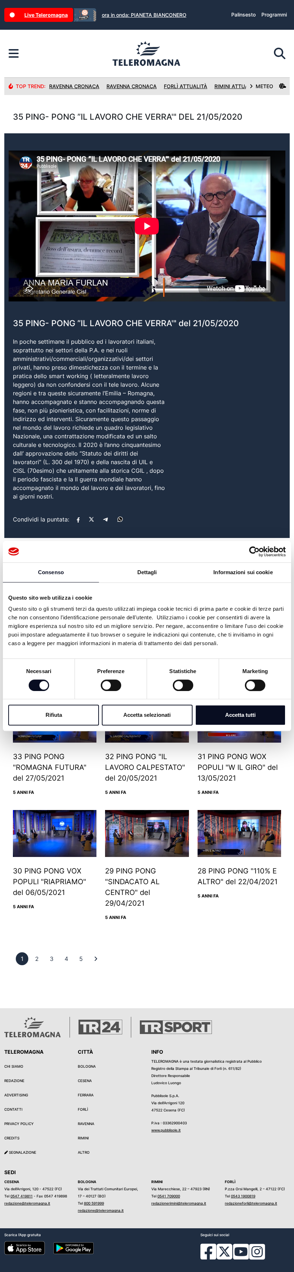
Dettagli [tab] (147, 572)
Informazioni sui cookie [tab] (242, 572)
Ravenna (86, 1123)
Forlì (83, 1109)
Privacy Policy (19, 1123)
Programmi (274, 14)
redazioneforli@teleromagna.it (251, 1203)
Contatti (13, 1109)
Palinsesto (243, 14)
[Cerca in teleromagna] (279, 54)
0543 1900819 (243, 1196)
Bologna (87, 1066)
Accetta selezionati (147, 715)
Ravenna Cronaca (74, 86)
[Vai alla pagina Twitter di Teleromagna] (224, 1251)
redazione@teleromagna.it (27, 1203)
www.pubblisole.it (166, 1130)
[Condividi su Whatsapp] (120, 519)
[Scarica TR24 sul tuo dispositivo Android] (73, 1247)
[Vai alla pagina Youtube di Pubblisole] (241, 1257)
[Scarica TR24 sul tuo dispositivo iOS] (24, 1247)
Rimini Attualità (236, 86)
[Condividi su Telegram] (106, 519)
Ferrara (86, 1095)
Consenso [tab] (51, 572)
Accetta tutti (240, 715)
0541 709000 (168, 1196)
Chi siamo (13, 1066)
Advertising (16, 1095)
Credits (11, 1138)
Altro (84, 1152)
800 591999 (94, 1203)
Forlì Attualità (185, 86)
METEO (264, 86)
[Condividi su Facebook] (78, 519)
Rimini (83, 1138)
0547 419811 (21, 1196)
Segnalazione (22, 1152)
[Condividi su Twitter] (91, 519)
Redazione (14, 1080)
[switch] (111, 685)
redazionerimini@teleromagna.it (178, 1203)
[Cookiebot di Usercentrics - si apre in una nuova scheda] (254, 551)
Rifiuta (54, 715)
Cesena (85, 1080)
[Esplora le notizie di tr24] (14, 54)
